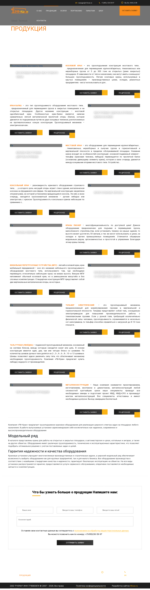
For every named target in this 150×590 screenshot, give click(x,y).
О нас (39, 11)
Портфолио (76, 11)
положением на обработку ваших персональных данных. (101, 530)
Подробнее (124, 93)
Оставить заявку (129, 10)
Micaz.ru (134, 586)
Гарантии (90, 11)
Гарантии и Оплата (54, 575)
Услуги (63, 11)
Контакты (41, 21)
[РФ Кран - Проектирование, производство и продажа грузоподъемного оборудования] (19, 10)
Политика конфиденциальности (91, 586)
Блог (101, 11)
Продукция (51, 11)
